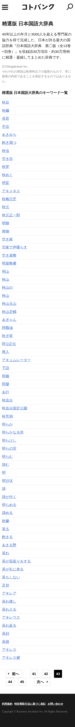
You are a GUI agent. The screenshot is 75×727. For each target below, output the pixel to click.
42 (46, 674)
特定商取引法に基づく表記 (30, 703)
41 (34, 674)
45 (22, 682)
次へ (40, 682)
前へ (15, 674)
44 (10, 682)
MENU (5, 7)
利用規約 (7, 703)
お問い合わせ (55, 703)
